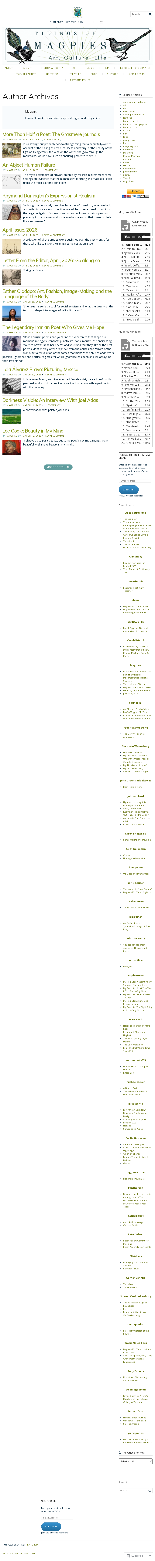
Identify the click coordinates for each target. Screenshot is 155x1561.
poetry (126, 174)
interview (52, 74)
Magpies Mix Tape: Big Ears (136, 892)
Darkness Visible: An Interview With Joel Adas (50, 400)
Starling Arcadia (131, 1423)
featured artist (26, 74)
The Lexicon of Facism (134, 684)
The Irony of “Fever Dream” (137, 889)
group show (129, 140)
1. (131, 244)
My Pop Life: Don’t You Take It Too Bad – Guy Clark (137, 990)
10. (131, 282)
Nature (126, 165)
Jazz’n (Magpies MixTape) (135, 712)
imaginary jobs (130, 146)
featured (127, 117)
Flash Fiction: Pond (133, 786)
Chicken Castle (130, 1225)
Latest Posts (136, 74)
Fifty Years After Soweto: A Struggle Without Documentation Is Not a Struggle (137, 676)
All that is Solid (130, 1088)
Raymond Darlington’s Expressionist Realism (48, 195)
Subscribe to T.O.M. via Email (134, 456)
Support (112, 74)
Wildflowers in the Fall (134, 1420)
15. (131, 303)
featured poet (130, 127)
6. (131, 265)
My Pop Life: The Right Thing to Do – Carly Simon (137, 1009)
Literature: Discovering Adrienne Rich (135, 1379)
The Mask (128, 1284)
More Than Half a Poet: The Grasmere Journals (51, 134)
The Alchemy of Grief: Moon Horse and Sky (137, 546)
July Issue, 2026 (130, 693)
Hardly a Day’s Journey (134, 1417)
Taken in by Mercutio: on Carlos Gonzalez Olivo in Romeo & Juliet (136, 534)
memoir (127, 158)
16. (131, 307)
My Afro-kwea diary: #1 (135, 768)
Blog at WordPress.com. (19, 1553)
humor (126, 143)
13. (131, 294)
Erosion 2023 (129, 1122)
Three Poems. (130, 1287)
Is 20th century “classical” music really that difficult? (136, 648)
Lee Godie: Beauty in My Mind (33, 431)
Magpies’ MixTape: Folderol (137, 687)
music (90, 67)
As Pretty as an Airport (134, 1119)
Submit (27, 67)
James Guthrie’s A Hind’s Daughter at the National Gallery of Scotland (135, 1399)
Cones (126, 855)
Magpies (11, 139)
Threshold (128, 541)
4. (131, 257)
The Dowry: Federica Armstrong (134, 735)
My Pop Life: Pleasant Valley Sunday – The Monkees (137, 983)
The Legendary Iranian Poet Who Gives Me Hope (53, 327)
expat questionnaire (133, 114)
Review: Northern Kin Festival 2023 (134, 564)
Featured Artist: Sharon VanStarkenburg (135, 1314)
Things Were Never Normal (137, 907)
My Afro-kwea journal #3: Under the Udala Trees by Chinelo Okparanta (136, 758)
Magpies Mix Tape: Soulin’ (136, 606)
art (75, 67)
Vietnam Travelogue (133, 1144)
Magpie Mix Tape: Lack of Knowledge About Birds (136, 611)
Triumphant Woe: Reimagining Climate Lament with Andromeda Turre (137, 525)
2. (131, 249)
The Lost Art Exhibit (133, 1044)
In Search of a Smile (133, 824)
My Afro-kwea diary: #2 (135, 765)
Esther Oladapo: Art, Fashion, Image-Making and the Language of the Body (57, 294)
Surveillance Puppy (133, 1128)
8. (131, 274)
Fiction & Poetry (52, 67)
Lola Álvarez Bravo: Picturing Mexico (40, 369)
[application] (135, 237)
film (106, 67)
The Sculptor (130, 518)
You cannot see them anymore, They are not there (135, 948)
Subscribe (129, 489)
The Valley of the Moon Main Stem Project (135, 1093)
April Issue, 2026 (20, 230)
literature (74, 74)
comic (126, 108)
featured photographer (134, 67)
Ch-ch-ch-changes (132, 1153)
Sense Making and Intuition (137, 839)
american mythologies (134, 101)
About (9, 67)
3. (131, 253)
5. (131, 261)
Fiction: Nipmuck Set (133, 1178)
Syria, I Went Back (132, 808)
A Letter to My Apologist (135, 771)
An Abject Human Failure (28, 165)
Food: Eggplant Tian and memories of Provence (135, 630)
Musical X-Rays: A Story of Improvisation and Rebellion (137, 1441)
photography (130, 171)
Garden (127, 1163)
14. (131, 298)
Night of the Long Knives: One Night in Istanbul (136, 804)
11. (131, 286)
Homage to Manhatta (134, 858)
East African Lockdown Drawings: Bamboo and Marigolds (135, 1113)
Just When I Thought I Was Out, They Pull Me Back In (136, 813)
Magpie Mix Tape (131, 155)
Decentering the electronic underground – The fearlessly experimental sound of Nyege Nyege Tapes (137, 1200)
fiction (126, 130)
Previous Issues (80, 80)
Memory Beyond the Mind (136, 690)
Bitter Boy (128, 1072)
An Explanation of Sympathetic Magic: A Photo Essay (137, 926)
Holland (127, 1125)
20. (131, 443)
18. (131, 315)
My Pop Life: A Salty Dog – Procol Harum (137, 1002)
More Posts (55, 467)
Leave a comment (53, 200)
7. (131, 269)
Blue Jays (127, 966)
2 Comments (52, 139)
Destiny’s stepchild (132, 752)
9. (131, 278)
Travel (126, 178)
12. (131, 290)
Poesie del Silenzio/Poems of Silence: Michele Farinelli (137, 717)
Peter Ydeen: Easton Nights (137, 1246)
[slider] (146, 236)
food (94, 74)
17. (131, 311)
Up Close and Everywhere (136, 873)
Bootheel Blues (131, 1268)
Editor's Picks (129, 111)
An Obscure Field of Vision (136, 709)
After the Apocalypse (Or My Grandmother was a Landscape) (137, 1358)
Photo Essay (129, 168)
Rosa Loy (128, 1309)
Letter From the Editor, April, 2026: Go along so (51, 260)
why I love (128, 181)
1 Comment (49, 170)
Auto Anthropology (133, 1222)
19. (131, 319)
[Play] (126, 237)
